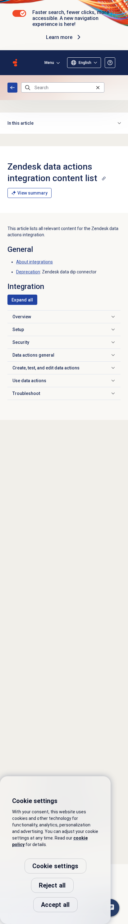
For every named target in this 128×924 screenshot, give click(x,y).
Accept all (55, 904)
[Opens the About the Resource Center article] (110, 62)
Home (12, 88)
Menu (49, 62)
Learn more (59, 37)
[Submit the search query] (27, 87)
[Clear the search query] (97, 87)
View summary (32, 192)
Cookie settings (55, 866)
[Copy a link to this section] (103, 178)
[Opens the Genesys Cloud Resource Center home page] (15, 63)
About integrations (34, 261)
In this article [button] (20, 123)
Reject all (52, 885)
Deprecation (28, 271)
